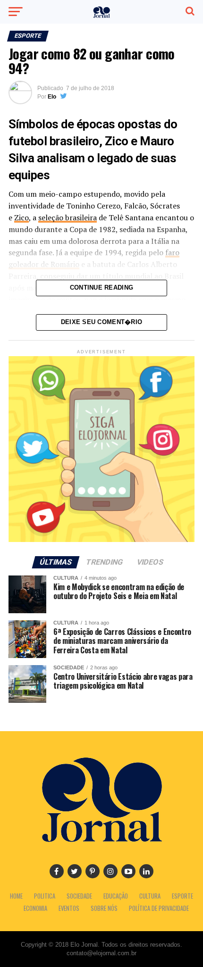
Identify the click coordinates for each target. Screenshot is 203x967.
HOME (16, 896)
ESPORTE (182, 896)
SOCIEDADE (79, 896)
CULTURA (150, 896)
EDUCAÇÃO (115, 896)
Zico (21, 217)
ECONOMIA (35, 908)
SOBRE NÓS (104, 908)
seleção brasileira (67, 217)
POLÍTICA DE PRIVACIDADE (159, 908)
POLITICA (44, 896)
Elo (52, 96)
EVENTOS (69, 908)
